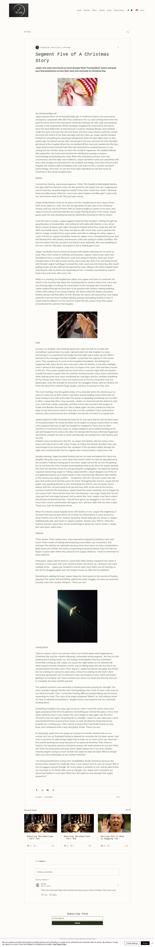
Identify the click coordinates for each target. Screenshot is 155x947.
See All (128, 810)
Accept (145, 943)
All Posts (27, 32)
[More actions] (118, 47)
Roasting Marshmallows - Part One (77, 837)
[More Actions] (118, 885)
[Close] (152, 943)
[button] (128, 32)
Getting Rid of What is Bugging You (112, 837)
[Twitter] (131, 10)
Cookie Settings (132, 943)
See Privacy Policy (59, 944)
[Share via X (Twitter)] (42, 790)
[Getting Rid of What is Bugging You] (114, 823)
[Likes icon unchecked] (42, 894)
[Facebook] (128, 10)
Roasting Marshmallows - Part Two (40, 837)
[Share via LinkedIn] (48, 790)
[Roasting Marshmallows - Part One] (77, 823)
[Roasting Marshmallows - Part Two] (40, 823)
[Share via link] (53, 790)
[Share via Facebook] (37, 790)
